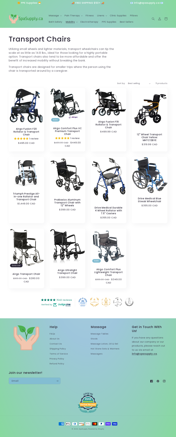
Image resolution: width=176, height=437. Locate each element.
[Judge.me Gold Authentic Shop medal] (94, 302)
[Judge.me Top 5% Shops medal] (129, 302)
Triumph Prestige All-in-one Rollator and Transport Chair (26, 196)
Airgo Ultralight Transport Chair (67, 272)
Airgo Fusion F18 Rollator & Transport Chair (109, 124)
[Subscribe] (57, 381)
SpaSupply (83, 429)
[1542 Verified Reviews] (88, 413)
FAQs (52, 333)
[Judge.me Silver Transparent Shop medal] (117, 302)
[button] (55, 16)
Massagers (97, 353)
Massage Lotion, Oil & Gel (104, 343)
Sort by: (121, 83)
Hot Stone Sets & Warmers (105, 348)
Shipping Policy (58, 348)
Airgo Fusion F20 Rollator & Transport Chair (26, 131)
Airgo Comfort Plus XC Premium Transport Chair (67, 131)
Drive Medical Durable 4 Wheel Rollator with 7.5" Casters (109, 210)
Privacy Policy (57, 358)
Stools (94, 338)
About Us (54, 338)
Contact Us (56, 343)
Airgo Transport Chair (26, 274)
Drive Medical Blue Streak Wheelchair (149, 200)
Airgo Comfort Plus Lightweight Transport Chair (108, 272)
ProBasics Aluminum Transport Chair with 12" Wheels (67, 202)
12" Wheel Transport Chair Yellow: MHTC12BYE (149, 137)
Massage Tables (99, 333)
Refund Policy (57, 363)
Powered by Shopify (96, 429)
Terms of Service (59, 353)
